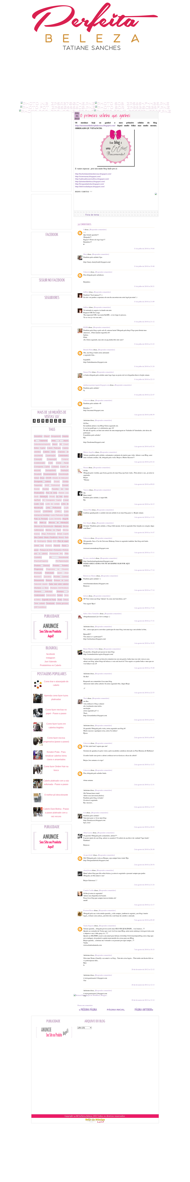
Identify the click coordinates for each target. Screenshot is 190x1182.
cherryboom (87, 870)
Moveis (61, 537)
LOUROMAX (47, 511)
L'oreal (65, 500)
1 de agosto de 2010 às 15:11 (144, 552)
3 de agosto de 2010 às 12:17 (144, 905)
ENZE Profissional (52, 485)
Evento (36, 489)
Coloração (38, 459)
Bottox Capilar (39, 448)
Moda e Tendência (50, 537)
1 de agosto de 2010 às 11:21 (144, 517)
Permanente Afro (56, 554)
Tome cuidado (39, 603)
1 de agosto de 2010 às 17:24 (144, 608)
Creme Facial (62, 463)
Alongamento (56, 436)
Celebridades (63, 455)
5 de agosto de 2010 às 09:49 (144, 920)
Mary (85, 254)
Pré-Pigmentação (62, 561)
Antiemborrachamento (42, 444)
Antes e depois (60, 441)
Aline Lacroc (87, 832)
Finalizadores (39, 493)
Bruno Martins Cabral (91, 649)
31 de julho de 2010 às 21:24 (144, 366)
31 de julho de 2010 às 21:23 (144, 344)
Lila (84, 812)
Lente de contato (52, 504)
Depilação (64, 470)
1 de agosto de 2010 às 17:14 (144, 570)
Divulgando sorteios (42, 481)
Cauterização (50, 455)
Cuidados (55, 467)
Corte (50, 463)
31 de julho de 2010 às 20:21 (144, 286)
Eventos (45, 489)
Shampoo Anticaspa (43, 591)
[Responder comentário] (98, 229)
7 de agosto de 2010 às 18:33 (144, 949)
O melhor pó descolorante (56, 795)
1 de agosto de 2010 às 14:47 (144, 532)
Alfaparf (46, 436)
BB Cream (64, 444)
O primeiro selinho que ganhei (105, 115)
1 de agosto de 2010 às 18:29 (144, 643)
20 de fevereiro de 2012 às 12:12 (143, 969)
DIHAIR (48, 478)
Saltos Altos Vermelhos (91, 613)
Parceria (57, 546)
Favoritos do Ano (60, 489)
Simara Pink (87, 372)
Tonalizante (50, 603)
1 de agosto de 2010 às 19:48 (144, 668)
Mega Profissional (48, 534)
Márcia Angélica (89, 452)
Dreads (56, 481)
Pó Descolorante (59, 557)
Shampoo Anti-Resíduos (59, 588)
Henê (36, 496)
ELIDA (85, 327)
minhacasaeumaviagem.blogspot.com (96, 385)
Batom (55, 444)
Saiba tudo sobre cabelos (58, 584)
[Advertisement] (95, 56)
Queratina (47, 577)
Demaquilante (51, 470)
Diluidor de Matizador (60, 478)
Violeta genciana (62, 603)
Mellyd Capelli (62, 534)
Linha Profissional (53, 508)
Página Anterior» (144, 1009)
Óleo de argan (63, 541)
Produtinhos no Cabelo (50, 665)
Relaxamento (39, 580)
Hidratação (44, 496)
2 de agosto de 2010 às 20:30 (144, 849)
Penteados (57, 550)
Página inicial (116, 1009)
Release (49, 580)
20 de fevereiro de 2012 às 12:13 (143, 985)
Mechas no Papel (53, 530)
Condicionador (39, 463)
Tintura (65, 600)
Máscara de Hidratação (58, 522)
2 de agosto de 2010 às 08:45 (144, 737)
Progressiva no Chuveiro (57, 569)
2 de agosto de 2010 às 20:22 (144, 827)
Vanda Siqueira (88, 925)
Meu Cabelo (38, 537)
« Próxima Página (88, 1009)
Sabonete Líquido (40, 584)
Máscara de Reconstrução (43, 526)
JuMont (86, 292)
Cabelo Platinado (54, 448)
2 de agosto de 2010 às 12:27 (144, 764)
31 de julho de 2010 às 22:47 (144, 394)
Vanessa (86, 490)
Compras (65, 459)
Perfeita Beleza (85, 1116)
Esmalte (65, 485)
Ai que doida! (88, 855)
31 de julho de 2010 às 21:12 (144, 321)
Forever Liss (63, 493)
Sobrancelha (50, 595)
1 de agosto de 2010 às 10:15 (144, 504)
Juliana (85, 596)
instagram (50, 658)
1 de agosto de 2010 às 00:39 (144, 414)
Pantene (49, 546)
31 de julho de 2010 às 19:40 (144, 266)
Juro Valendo (50, 661)
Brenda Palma (88, 349)
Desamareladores (50, 474)
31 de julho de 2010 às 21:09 (144, 301)
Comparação (51, 459)
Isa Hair (59, 496)
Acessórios (38, 436)
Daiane (85, 467)
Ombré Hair (38, 546)
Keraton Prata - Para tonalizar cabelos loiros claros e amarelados (56, 756)
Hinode (52, 496)
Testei (60, 600)
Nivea (49, 541)
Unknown (86, 272)
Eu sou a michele (89, 558)
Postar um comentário (85, 1005)
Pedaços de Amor (46, 550)
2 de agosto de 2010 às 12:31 (144, 784)
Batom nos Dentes (89, 576)
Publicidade (49, 573)
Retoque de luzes (61, 580)
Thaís (85, 698)
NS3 (54, 541)
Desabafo (37, 474)
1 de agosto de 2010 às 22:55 (144, 692)
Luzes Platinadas (57, 515)
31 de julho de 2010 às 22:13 (144, 379)
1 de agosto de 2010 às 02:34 (144, 446)
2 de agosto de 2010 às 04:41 (144, 720)
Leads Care (39, 504)
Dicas (42, 478)
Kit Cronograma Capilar (52, 500)
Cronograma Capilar (42, 467)
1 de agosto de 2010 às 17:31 (144, 621)
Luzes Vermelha (55, 519)
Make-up (43, 522)
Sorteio (59, 595)
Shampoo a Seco (41, 588)
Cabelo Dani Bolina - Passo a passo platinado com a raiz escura (56, 812)
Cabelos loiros (49, 452)
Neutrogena (41, 541)
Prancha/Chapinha (41, 561)
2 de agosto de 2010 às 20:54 (144, 864)
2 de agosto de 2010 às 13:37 (144, 807)
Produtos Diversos (42, 565)
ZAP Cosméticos (40, 607)
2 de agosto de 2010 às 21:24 (144, 884)
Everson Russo (88, 910)
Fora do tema (92, 215)
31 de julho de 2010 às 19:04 (144, 248)
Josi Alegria (87, 523)
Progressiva (38, 569)
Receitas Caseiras (61, 577)
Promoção (38, 573)
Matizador (58, 526)
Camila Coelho (88, 890)
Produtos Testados (60, 565)
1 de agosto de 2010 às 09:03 (144, 484)
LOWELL (58, 511)
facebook (50, 654)
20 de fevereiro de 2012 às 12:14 (143, 1000)
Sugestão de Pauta (49, 600)
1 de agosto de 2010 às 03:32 (144, 462)
